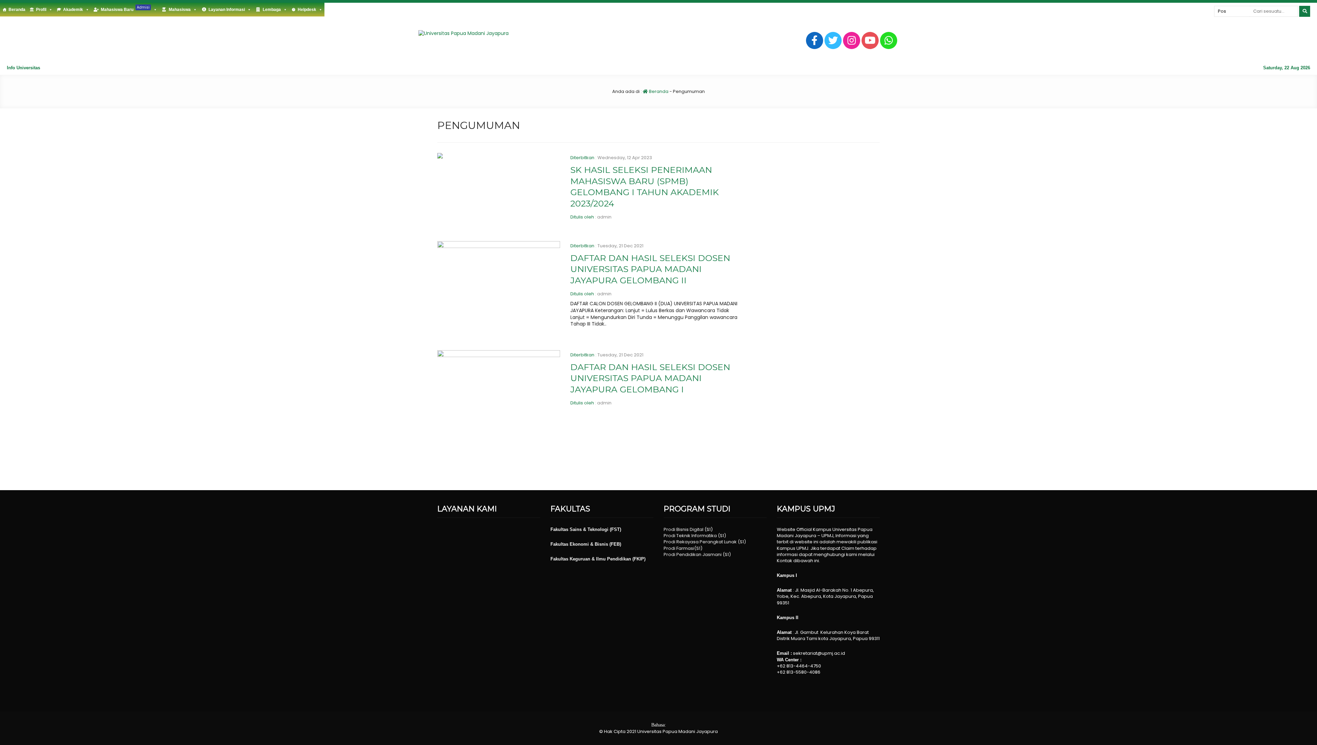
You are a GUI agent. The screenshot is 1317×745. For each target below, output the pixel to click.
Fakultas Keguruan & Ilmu (578, 558)
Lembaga (272, 9)
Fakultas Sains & (569, 529)
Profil (41, 9)
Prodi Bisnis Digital (683, 529)
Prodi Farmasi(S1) (683, 548)
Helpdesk (307, 9)
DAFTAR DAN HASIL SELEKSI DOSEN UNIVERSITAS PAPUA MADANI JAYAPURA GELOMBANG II (650, 269)
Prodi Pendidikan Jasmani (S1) (697, 554)
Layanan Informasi (227, 9)
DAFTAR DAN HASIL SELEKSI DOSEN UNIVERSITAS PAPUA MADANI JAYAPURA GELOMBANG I (650, 378)
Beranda (17, 9)
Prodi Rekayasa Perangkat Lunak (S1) (705, 542)
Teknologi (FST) (604, 529)
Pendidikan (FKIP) (626, 558)
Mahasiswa (180, 9)
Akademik (73, 9)
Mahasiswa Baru (125, 8)
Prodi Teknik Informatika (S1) (695, 535)
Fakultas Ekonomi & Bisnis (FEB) (585, 544)
